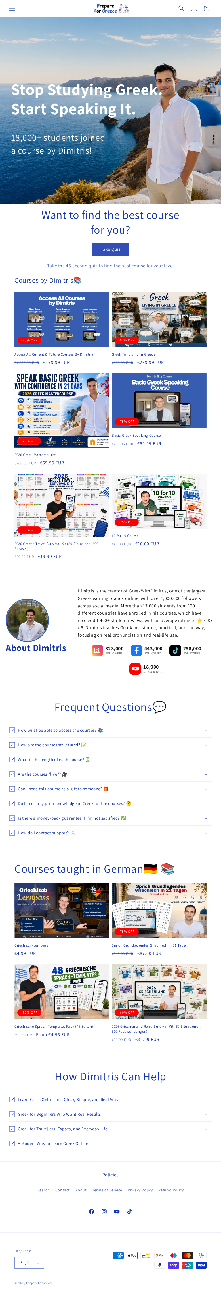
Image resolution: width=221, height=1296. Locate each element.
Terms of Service (107, 1190)
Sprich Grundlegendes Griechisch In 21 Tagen (150, 945)
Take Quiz (111, 249)
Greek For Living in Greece (134, 354)
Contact (62, 1190)
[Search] (181, 8)
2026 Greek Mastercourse (35, 455)
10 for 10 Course (125, 536)
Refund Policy (171, 1190)
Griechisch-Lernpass (31, 945)
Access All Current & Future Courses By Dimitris (53, 354)
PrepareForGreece (39, 1283)
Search (43, 1190)
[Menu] (12, 8)
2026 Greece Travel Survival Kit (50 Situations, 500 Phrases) (56, 546)
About (81, 1190)
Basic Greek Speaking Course (136, 435)
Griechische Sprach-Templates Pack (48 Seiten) (53, 1026)
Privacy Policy (140, 1190)
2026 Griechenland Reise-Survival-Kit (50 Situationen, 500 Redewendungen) (156, 1029)
